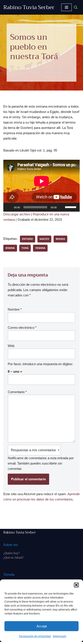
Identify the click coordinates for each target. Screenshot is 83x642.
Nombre (15, 309)
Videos (61, 70)
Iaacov (44, 239)
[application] (41, 207)
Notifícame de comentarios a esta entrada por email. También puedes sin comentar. (41, 463)
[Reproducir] (9, 207)
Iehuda (60, 239)
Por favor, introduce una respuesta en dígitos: (40, 364)
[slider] (71, 207)
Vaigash (49, 70)
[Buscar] (75, 7)
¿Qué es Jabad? (13, 557)
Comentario (17, 392)
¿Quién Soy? (11, 553)
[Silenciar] (61, 207)
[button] (76, 585)
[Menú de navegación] (66, 7)
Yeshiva (40, 248)
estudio (27, 239)
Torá (25, 248)
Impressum (59, 636)
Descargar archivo (16, 214)
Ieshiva (10, 248)
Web (11, 346)
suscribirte (49, 463)
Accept (42, 626)
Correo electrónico (22, 327)
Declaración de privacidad (35, 636)
